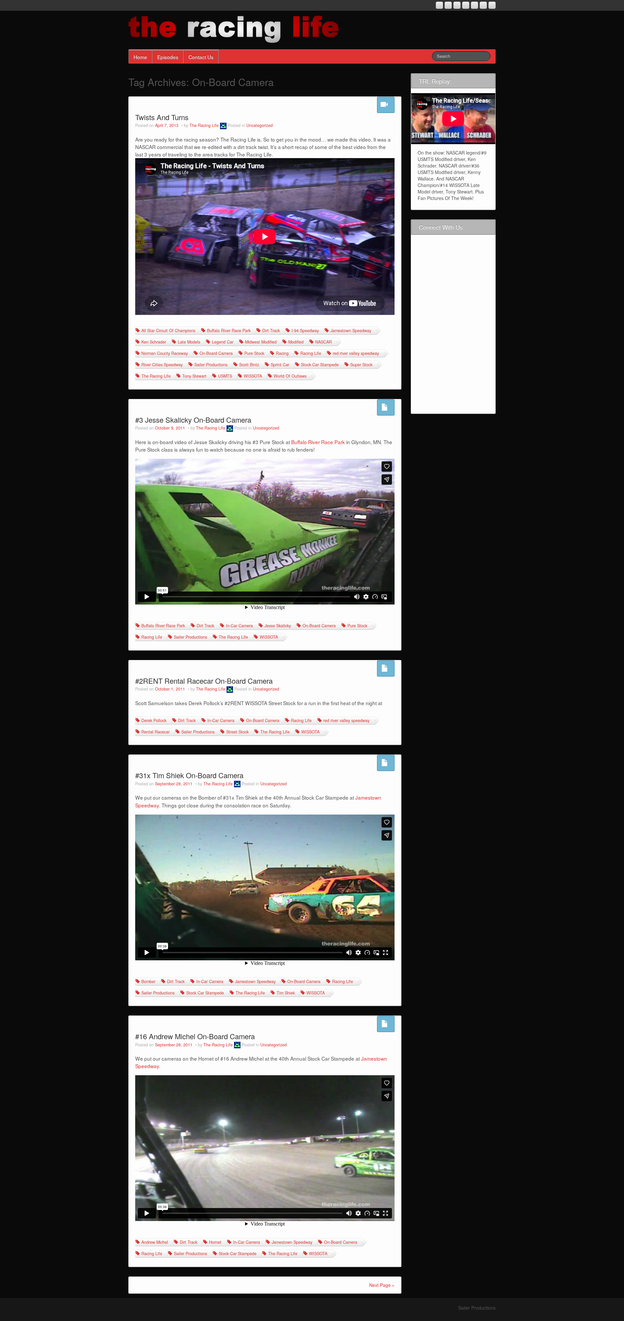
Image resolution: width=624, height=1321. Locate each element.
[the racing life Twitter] (492, 5)
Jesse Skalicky (278, 626)
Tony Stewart (194, 376)
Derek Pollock (153, 720)
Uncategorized (259, 125)
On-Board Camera (216, 353)
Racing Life (310, 353)
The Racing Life (204, 125)
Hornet (215, 1242)
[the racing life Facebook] (474, 5)
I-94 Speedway (305, 330)
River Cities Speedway (162, 365)
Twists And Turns (161, 117)
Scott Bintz (249, 365)
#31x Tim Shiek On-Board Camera (189, 775)
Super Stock (361, 365)
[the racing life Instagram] (439, 5)
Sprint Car (280, 365)
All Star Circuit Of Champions (168, 330)
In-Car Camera (239, 626)
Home (140, 56)
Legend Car (222, 342)
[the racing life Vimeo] (483, 5)
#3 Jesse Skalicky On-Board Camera (193, 420)
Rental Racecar (155, 732)
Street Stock (237, 732)
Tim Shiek (286, 993)
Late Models (189, 342)
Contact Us (201, 56)
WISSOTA (253, 376)
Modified (296, 342)
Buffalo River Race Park (229, 330)
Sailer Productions (211, 365)
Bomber (148, 981)
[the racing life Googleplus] (465, 5)
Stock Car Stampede (320, 365)
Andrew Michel (154, 1242)
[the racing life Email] (448, 5)
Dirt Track (271, 330)
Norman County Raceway (164, 353)
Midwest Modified (261, 342)
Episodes (167, 56)
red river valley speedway (356, 353)
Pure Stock (254, 353)
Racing (282, 353)
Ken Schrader (153, 342)
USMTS (225, 376)
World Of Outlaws (290, 376)
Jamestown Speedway (351, 330)
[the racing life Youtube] (457, 5)
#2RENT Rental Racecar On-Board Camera (204, 681)
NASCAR (323, 342)
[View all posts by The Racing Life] (223, 125)
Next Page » (382, 1285)
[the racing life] (233, 28)
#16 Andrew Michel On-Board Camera (195, 1036)
